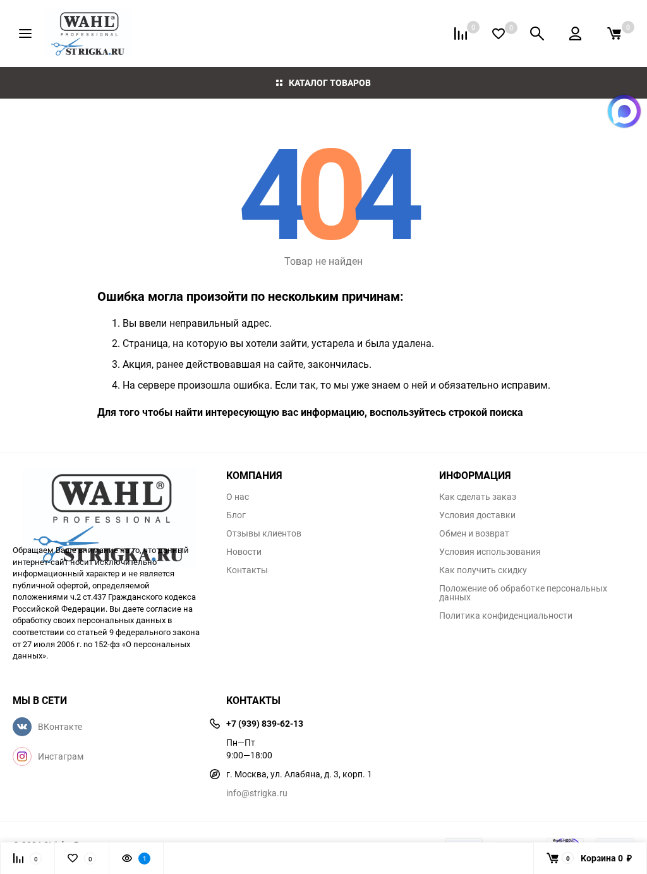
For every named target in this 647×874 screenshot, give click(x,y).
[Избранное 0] (498, 34)
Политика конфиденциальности (505, 615)
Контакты (247, 570)
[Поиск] (537, 33)
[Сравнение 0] (460, 33)
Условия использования (490, 551)
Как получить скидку (483, 570)
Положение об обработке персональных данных (523, 593)
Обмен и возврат (474, 533)
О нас (237, 496)
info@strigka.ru (256, 793)
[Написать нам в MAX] (624, 111)
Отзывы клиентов (263, 533)
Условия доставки (477, 515)
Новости (244, 551)
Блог (236, 515)
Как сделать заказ (477, 496)
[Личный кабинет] (575, 33)
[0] (614, 33)
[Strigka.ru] (110, 499)
